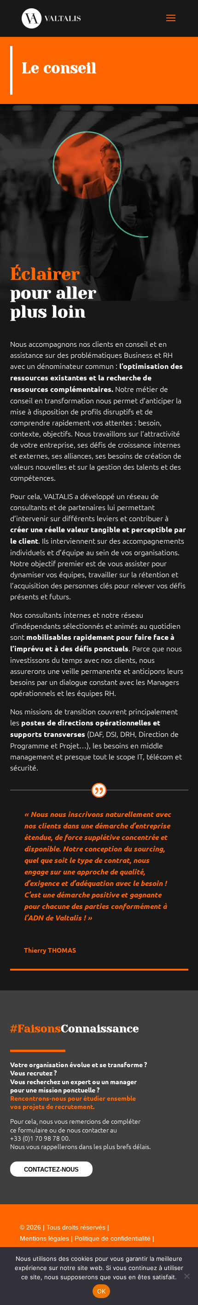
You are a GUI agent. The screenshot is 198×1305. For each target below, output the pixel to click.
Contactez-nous (51, 1169)
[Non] (186, 1276)
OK (101, 1291)
